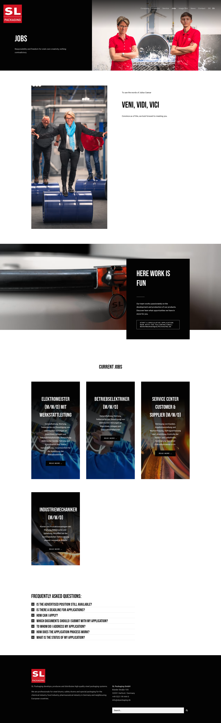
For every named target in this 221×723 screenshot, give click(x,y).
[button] (83, 604)
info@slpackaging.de (121, 700)
